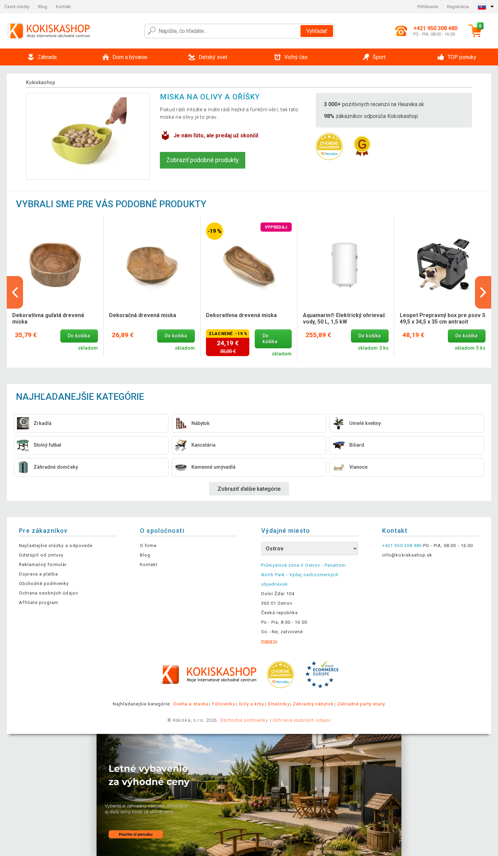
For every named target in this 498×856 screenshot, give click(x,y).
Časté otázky (16, 6)
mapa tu (269, 641)
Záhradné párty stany (361, 703)
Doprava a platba (38, 574)
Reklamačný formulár (43, 564)
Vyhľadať (316, 31)
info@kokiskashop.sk (407, 555)
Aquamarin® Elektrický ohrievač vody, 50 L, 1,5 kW (344, 318)
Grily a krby (251, 703)
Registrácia (458, 6)
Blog (42, 6)
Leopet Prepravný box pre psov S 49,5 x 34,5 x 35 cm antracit (442, 318)
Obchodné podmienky (44, 583)
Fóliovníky (223, 703)
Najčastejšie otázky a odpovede (55, 545)
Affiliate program (39, 602)
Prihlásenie (427, 6)
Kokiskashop (41, 82)
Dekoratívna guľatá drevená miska (48, 318)
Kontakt (63, 6)
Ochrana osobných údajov (48, 593)
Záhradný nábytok (313, 703)
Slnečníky (278, 703)
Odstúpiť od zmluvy (41, 555)
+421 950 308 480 (402, 545)
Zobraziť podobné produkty (202, 159)
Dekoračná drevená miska (142, 315)
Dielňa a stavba (191, 703)
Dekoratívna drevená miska (241, 315)
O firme (148, 545)
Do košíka (79, 336)
